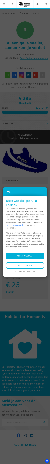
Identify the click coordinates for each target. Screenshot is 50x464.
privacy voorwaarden (15, 225)
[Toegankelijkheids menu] (47, 461)
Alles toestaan (25, 256)
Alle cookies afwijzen (25, 272)
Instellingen (25, 265)
